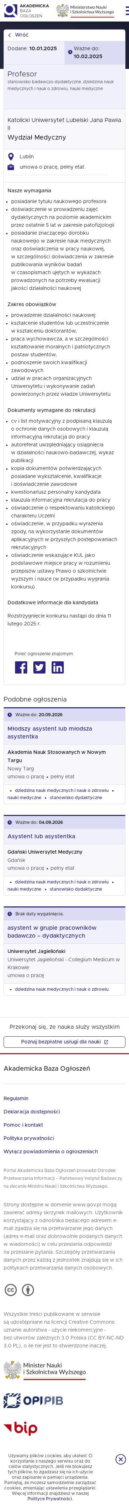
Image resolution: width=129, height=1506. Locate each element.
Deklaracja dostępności (32, 1112)
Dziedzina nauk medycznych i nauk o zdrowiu (62, 790)
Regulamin (16, 1098)
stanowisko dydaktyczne (76, 798)
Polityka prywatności (29, 1138)
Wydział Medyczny (37, 138)
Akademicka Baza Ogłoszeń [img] (26, 11)
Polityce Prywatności (50, 1499)
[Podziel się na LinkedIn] (57, 667)
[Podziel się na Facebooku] (21, 667)
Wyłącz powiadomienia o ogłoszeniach (51, 1151)
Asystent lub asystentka (41, 836)
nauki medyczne (24, 798)
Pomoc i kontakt (23, 1125)
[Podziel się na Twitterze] (39, 667)
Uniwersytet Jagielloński (36, 951)
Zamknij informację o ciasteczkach (121, 1459)
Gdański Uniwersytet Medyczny (45, 852)
